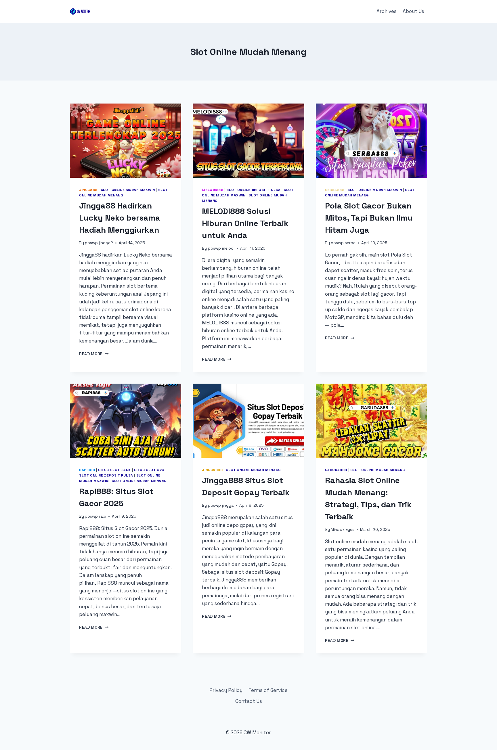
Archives (386, 11)
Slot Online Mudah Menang (139, 481)
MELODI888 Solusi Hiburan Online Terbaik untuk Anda (245, 223)
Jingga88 (88, 190)
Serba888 (335, 190)
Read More (94, 353)
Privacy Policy (225, 690)
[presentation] (125, 141)
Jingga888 (212, 470)
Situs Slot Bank (114, 470)
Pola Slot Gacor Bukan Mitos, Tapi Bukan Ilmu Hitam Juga (369, 217)
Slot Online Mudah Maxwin (128, 190)
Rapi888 (87, 470)
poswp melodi (221, 248)
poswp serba (343, 242)
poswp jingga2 (99, 242)
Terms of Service (268, 690)
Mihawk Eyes (342, 529)
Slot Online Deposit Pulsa (253, 190)
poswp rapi (95, 516)
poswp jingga (221, 505)
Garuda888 (336, 470)
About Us (413, 11)
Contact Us (248, 701)
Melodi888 (212, 190)
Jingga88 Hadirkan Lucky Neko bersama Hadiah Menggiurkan (119, 217)
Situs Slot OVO (149, 470)
